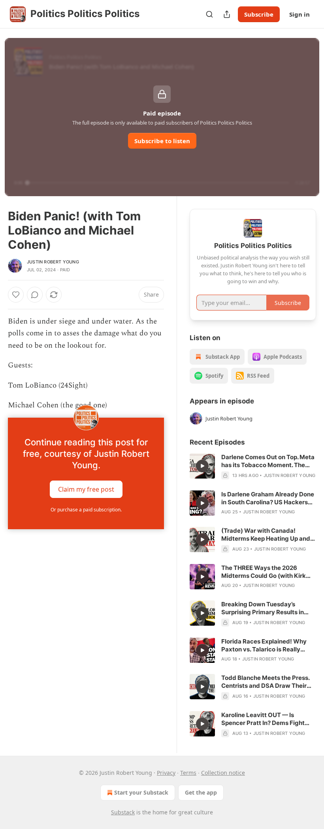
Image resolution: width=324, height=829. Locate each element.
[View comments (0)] (35, 295)
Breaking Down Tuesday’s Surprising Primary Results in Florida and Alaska (262, 608)
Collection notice (223, 772)
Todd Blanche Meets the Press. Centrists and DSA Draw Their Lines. (265, 682)
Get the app (201, 792)
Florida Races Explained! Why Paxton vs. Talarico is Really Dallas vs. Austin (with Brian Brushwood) (264, 645)
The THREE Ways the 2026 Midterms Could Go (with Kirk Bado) (263, 572)
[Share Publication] (227, 14)
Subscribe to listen (162, 141)
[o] (202, 466)
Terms (188, 772)
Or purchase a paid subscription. (86, 509)
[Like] (16, 295)
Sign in (299, 14)
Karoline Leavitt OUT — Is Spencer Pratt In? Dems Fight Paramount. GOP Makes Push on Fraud (267, 719)
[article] (252, 466)
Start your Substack (141, 792)
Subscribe (258, 14)
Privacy (166, 772)
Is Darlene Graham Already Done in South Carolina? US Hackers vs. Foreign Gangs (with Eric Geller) (267, 498)
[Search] (209, 14)
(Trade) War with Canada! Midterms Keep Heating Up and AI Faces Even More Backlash (265, 535)
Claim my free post (86, 489)
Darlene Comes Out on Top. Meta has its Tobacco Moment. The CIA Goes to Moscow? (268, 461)
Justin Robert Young (53, 262)
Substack (123, 812)
